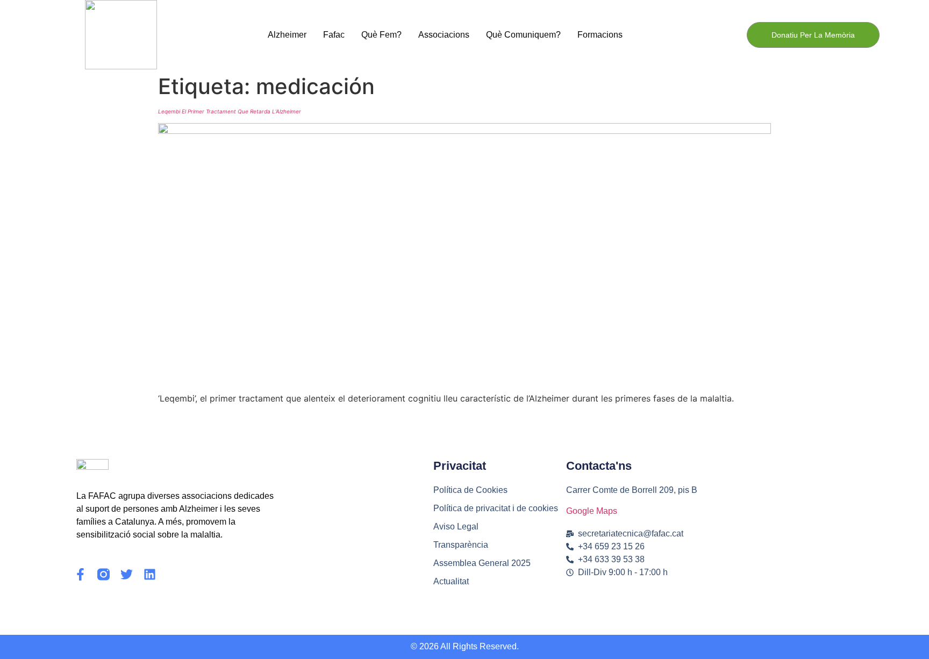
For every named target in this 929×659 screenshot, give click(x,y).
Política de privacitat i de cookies (495, 508)
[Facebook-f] (80, 574)
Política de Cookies (470, 490)
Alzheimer (287, 34)
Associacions (443, 34)
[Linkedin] (150, 574)
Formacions (600, 34)
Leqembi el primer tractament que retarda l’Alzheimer (229, 111)
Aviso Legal (455, 526)
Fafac (334, 34)
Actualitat (451, 581)
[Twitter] (126, 574)
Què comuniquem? (523, 34)
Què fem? (381, 34)
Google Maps (591, 510)
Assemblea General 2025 (482, 563)
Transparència (460, 544)
